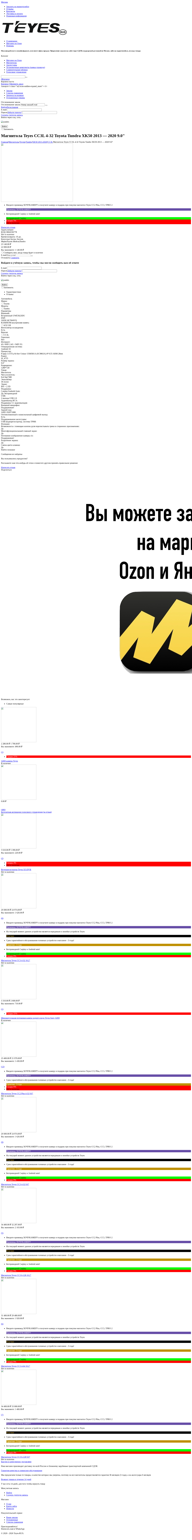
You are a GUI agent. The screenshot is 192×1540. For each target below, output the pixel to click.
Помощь (10, 46)
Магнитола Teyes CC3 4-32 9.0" (15, 1184)
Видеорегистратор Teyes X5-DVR (16, 869)
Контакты (10, 11)
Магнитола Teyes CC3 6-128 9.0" (15, 1457)
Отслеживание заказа (10, 104)
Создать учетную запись (12, 115)
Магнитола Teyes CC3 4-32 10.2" (15, 960)
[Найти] (26, 77)
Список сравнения (14, 93)
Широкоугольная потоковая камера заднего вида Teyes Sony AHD (30, 1018)
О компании (11, 41)
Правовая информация (16, 16)
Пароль (4, 112)
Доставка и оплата (14, 13)
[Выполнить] (46, 105)
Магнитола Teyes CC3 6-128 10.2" (16, 1275)
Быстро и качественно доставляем (16, 1462)
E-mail (4, 110)
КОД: (3, 232)
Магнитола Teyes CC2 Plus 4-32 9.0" (17, 1093)
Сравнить (15, 258)
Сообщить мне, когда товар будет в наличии (23, 253)
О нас (8, 1504)
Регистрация (12, 107)
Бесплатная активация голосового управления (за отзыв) (26, 812)
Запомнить (8, 129)
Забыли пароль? (15, 112)
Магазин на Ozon (14, 43)
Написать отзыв (8, 227)
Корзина (4, 84)
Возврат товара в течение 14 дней (16, 1479)
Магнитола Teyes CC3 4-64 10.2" (15, 1366)
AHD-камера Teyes (9, 761)
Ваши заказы (12, 1517)
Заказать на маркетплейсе (17, 6)
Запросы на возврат (15, 95)
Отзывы (9, 9)
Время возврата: (8, 237)
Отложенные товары (15, 98)
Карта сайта (11, 1506)
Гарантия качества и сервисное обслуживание (21, 1470)
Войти (4, 107)
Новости (10, 1508)
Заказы (9, 91)
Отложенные (12, 1520)
